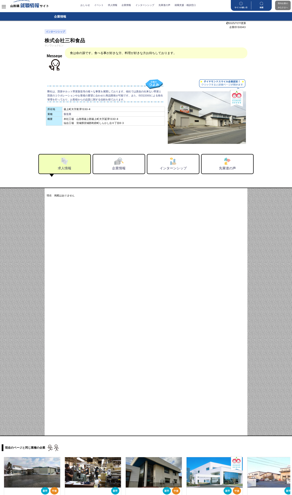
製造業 (67, 114)
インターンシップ (144, 5)
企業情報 (126, 5)
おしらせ (85, 5)
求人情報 (112, 5)
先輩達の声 (164, 5)
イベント (99, 5)
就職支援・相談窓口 (185, 5)
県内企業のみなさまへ (283, 5)
